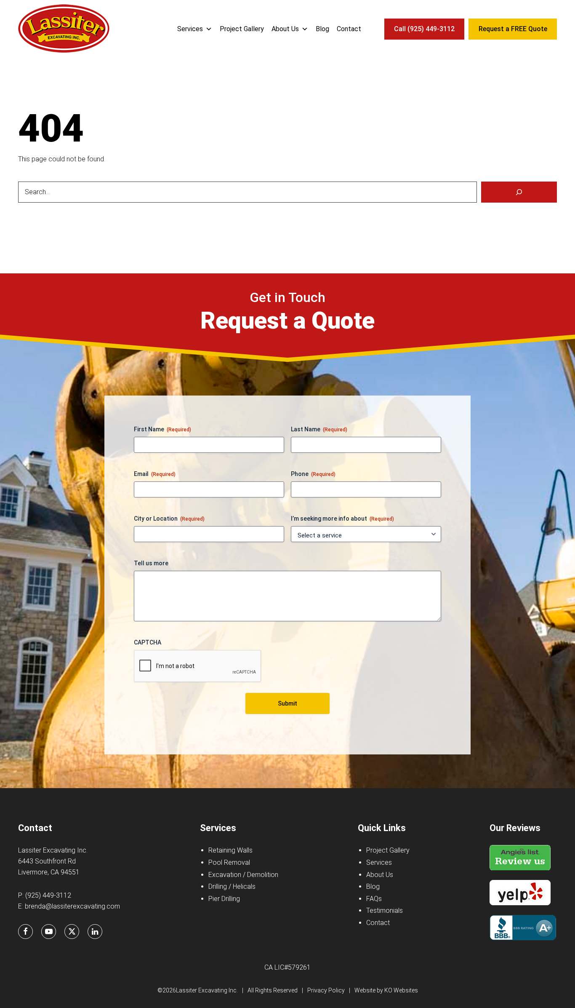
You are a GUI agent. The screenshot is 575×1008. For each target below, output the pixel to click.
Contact (349, 29)
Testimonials (384, 910)
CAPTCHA (147, 642)
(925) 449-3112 (48, 895)
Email (155, 474)
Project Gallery (242, 29)
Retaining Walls (230, 850)
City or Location (169, 518)
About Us (285, 29)
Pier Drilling (224, 899)
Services (190, 29)
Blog (322, 29)
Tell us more (151, 563)
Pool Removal (229, 862)
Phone (313, 474)
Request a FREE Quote (513, 29)
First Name (162, 429)
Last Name (319, 429)
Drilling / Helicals (232, 886)
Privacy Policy (326, 990)
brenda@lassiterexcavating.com (72, 906)
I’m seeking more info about (342, 518)
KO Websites (401, 990)
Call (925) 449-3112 (424, 29)
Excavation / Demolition (243, 875)
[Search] (519, 192)
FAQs (374, 899)
